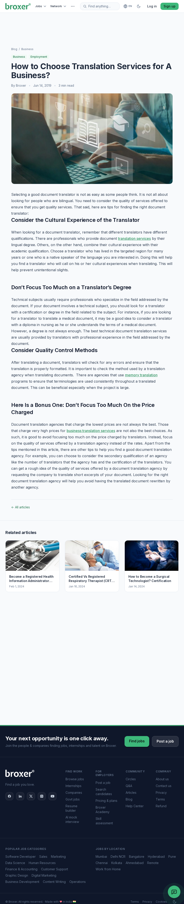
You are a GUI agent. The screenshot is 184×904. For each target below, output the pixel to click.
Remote (153, 863)
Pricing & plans (106, 801)
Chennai (102, 863)
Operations (77, 882)
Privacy (161, 792)
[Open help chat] (174, 891)
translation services (134, 238)
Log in (152, 6)
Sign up (169, 6)
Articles (131, 792)
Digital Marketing (44, 875)
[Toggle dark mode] (139, 6)
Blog (14, 49)
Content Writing (54, 882)
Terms (160, 799)
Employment (39, 56)
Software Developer (20, 856)
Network (56, 6)
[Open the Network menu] (65, 6)
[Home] (18, 6)
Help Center (135, 806)
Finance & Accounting (21, 869)
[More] (73, 6)
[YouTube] (52, 796)
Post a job (165, 741)
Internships (73, 786)
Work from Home (108, 869)
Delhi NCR (118, 856)
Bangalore (136, 856)
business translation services (91, 430)
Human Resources (42, 863)
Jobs (38, 6)
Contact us (163, 786)
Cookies (161, 901)
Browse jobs (75, 779)
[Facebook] (9, 796)
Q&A (129, 786)
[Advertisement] (92, 25)
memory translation (141, 375)
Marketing (58, 856)
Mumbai (101, 856)
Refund (161, 806)
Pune (172, 856)
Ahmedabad (135, 863)
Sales (43, 856)
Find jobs (137, 741)
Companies (74, 792)
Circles (131, 779)
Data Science (15, 863)
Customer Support (54, 869)
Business (27, 49)
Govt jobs (73, 799)
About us (162, 779)
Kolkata (116, 863)
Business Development (22, 882)
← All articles (20, 507)
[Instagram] (42, 796)
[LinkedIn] (20, 796)
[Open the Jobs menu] (45, 6)
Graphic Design (16, 875)
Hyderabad (156, 856)
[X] (31, 796)
